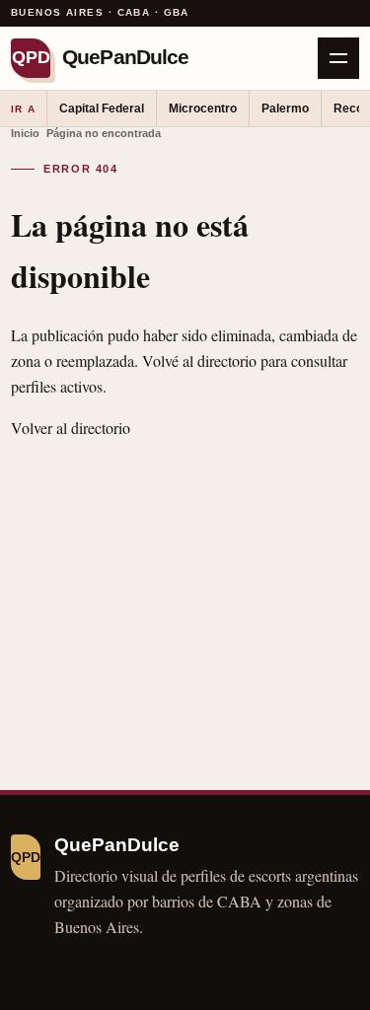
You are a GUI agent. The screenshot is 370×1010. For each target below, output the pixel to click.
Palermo (285, 108)
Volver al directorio (70, 427)
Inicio (25, 133)
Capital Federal (101, 108)
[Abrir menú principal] (338, 58)
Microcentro (203, 108)
